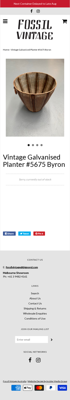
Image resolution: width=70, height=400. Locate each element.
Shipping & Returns (35, 308)
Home (6, 49)
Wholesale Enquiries (35, 313)
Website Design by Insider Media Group (47, 381)
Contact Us (35, 303)
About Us (35, 298)
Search (35, 293)
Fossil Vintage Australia (14, 381)
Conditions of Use (35, 318)
